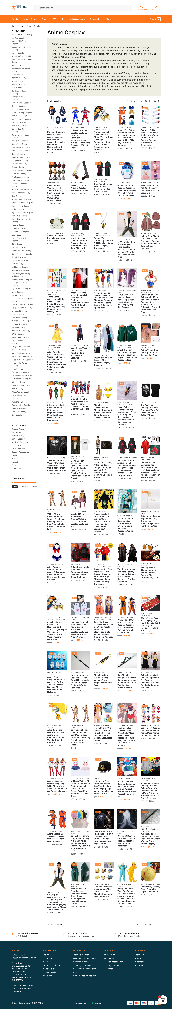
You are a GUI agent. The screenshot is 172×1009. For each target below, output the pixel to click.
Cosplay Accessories (20, 452)
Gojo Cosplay (17, 196)
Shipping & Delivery (82, 965)
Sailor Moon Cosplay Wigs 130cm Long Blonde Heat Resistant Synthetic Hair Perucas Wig (150, 521)
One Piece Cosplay (102, 179)
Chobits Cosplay (18, 106)
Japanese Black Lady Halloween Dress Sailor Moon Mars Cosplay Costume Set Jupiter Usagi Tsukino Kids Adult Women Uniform (126, 737)
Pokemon (65, 57)
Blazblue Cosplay (19, 78)
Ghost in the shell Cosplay (22, 189)
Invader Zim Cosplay (20, 231)
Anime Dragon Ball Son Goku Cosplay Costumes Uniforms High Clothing (56, 838)
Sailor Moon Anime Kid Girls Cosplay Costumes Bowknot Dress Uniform (150, 189)
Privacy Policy (48, 969)
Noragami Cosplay (19, 311)
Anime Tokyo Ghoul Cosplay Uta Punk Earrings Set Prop (150, 352)
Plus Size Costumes (102, 619)
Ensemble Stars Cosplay (22, 170)
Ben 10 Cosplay (123, 239)
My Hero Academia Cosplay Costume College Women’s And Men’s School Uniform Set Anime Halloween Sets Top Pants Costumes (150, 790)
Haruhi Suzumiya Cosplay (22, 203)
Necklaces (107, 130)
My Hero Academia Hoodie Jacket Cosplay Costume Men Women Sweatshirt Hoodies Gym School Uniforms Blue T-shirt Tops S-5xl (56, 141)
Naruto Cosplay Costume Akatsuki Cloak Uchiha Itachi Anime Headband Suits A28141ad (80, 243)
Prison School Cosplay (21, 331)
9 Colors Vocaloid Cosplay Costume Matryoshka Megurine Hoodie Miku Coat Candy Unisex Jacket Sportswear (55, 412)
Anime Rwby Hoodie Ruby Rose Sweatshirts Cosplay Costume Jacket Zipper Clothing (80, 572)
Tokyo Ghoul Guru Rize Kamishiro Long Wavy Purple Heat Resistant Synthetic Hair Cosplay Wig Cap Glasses (126, 301)
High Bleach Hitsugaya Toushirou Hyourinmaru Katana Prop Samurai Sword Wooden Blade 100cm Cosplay (127, 681)
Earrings (145, 345)
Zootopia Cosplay (19, 412)
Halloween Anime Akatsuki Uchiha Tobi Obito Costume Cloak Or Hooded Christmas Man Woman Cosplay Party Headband (126, 468)
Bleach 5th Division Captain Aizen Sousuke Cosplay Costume (103, 361)
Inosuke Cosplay (18, 225)
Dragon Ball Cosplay (126, 128)
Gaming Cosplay (111, 965)
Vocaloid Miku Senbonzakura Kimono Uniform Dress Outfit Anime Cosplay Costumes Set (79, 520)
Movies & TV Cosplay (20, 442)
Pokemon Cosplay (125, 183)
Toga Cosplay (17, 369)
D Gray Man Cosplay (20, 116)
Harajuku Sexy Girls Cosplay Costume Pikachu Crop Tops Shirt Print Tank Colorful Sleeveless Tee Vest (103, 734)
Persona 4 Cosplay (19, 324)
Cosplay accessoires (113, 962)
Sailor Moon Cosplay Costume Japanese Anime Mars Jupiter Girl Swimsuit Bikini (150, 732)
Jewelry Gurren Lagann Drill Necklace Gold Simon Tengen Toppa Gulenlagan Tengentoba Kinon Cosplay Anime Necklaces (57, 631)
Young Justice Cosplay (21, 405)
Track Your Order (81, 955)
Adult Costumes (18, 449)
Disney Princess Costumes (54, 346)
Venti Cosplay (17, 388)
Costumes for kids (112, 969)
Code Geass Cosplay (79, 345)
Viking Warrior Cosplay (53, 511)
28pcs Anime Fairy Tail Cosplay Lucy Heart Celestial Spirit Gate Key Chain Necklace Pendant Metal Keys (150, 624)
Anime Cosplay (18, 435)
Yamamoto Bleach (19, 402)
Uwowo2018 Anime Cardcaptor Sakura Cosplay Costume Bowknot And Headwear (126, 841)
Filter (15, 487)
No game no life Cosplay (22, 308)
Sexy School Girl (148, 292)
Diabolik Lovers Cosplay (22, 157)
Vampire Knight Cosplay (22, 385)
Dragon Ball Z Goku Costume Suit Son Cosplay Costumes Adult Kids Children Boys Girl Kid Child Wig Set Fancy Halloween (126, 137)
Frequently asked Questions (86, 958)
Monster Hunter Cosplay (22, 279)
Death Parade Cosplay (21, 147)
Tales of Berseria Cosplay (22, 360)
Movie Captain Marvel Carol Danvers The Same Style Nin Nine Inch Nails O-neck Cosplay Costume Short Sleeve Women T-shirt (80, 469)
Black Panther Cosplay (21, 74)
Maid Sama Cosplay (20, 267)
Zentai (14, 465)
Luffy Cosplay (100, 565)
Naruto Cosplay (78, 236)
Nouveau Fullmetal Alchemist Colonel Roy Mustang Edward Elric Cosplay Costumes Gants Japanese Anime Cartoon (79, 629)
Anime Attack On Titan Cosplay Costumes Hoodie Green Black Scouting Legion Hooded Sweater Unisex (79, 896)
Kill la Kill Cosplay (19, 257)
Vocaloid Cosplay (148, 234)
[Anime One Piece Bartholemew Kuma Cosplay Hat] (57, 221)
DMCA (45, 962)
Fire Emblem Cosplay (20, 177)
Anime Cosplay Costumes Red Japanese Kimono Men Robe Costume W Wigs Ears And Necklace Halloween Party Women (150, 470)
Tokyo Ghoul (79, 57)
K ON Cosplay (17, 244)
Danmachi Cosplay (19, 122)
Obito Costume (123, 458)
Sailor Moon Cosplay (150, 128)
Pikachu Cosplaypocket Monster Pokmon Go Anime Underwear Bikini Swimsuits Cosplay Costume (103, 411)
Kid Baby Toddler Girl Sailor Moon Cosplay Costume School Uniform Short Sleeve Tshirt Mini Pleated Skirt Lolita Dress (80, 788)
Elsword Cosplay (18, 167)
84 (150, 101)
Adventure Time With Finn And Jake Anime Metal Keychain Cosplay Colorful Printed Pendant (56, 736)
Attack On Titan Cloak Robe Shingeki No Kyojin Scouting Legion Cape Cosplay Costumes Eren (127, 355)
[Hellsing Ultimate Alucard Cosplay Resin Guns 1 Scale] (80, 170)
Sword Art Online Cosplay (22, 356)
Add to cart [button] (57, 265)
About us (46, 955)
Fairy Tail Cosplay (148, 613)
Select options (57, 158)
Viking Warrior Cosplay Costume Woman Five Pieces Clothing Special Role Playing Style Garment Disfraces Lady (56, 521)
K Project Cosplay (19, 247)
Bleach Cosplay (101, 355)
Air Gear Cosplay (19, 38)
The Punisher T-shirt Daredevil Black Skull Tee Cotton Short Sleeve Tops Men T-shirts (103, 839)
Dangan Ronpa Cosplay (21, 119)
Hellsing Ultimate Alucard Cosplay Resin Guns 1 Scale (79, 188)
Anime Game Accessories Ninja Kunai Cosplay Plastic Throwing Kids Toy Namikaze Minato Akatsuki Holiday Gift (56, 304)
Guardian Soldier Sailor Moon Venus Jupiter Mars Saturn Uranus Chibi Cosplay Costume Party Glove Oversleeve (150, 137)
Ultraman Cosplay (79, 128)
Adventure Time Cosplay (54, 726)
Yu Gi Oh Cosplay (19, 408)
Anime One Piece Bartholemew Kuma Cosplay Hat (56, 238)
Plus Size (15, 458)
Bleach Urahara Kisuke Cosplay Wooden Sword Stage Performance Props (103, 680)
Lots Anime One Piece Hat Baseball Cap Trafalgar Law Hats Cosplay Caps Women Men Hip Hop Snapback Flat (103, 787)
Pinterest (139, 958)
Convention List (49, 972)
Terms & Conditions (51, 965)
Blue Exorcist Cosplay (21, 87)
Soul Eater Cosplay (19, 350)
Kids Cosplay (17, 445)
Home (14, 26)
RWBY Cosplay (53, 183)
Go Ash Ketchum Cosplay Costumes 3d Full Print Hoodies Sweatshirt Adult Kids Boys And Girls (126, 190)
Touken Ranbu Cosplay (21, 379)
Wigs (154, 460)
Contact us (47, 958)
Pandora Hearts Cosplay (22, 321)
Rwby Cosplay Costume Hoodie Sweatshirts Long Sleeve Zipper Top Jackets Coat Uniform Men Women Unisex (55, 192)
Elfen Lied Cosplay (19, 164)
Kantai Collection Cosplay (22, 254)
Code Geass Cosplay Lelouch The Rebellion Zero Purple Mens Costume (80, 353)
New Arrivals (17, 432)
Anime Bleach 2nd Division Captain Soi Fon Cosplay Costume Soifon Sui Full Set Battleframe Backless (150, 681)
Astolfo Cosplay (18, 53)
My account (109, 955)
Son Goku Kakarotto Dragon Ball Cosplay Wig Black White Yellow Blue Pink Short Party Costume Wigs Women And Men (80, 843)
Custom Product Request (84, 976)
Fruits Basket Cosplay (21, 180)
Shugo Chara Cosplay (21, 346)
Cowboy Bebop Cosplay (22, 112)
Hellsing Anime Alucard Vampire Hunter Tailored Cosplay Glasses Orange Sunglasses (150, 572)
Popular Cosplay (18, 429)
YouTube (139, 965)
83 (146, 101)
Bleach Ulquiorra (18, 84)
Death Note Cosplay (20, 144)
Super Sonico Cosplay (21, 353)
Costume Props (53, 290)
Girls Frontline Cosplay (21, 193)
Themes (15, 455)
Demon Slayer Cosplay (21, 151)
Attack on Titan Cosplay (124, 346)
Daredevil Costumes (150, 403)
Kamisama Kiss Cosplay (21, 251)
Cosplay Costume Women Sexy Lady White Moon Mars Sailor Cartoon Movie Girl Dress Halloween (57, 786)
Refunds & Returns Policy (84, 969)
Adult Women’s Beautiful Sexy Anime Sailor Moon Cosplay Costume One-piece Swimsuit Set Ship (56, 573)
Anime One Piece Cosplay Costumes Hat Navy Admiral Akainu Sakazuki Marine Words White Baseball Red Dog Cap (126, 789)
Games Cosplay (18, 439)
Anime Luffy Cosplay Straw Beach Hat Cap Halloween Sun (150, 889)
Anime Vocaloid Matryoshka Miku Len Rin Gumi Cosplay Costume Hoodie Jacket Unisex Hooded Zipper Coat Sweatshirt (102, 523)
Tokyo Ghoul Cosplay (20, 372)
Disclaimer (47, 976)
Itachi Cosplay (77, 234)
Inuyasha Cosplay (78, 290)
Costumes (22, 26)
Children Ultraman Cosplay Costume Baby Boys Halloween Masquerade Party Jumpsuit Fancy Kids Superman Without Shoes (80, 139)
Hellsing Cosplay (78, 183)
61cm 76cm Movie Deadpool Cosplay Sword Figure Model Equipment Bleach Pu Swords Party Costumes (80, 681)
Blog (75, 972)
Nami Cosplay (17, 292)
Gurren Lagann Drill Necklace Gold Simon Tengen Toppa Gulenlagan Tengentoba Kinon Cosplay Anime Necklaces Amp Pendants (104, 141)
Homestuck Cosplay (20, 216)
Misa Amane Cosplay (20, 270)
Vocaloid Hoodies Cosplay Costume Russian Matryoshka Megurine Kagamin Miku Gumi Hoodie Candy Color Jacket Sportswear (103, 300)
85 (155, 101)
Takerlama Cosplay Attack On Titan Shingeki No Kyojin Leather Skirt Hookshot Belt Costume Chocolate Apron (103, 470)
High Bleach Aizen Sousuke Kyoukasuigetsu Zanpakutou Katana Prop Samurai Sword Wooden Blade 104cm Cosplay (150, 836)
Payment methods (81, 962)
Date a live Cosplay (20, 141)
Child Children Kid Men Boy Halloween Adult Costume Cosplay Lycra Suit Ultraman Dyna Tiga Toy (80, 405)
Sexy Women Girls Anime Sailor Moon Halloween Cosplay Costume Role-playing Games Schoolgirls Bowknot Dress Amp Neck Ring (150, 303)
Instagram (139, 962)
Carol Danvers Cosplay (21, 103)
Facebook (139, 955)
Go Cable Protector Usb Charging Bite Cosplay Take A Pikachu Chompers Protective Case (103, 891)
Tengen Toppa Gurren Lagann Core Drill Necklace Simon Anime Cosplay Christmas (103, 243)
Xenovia (15, 398)
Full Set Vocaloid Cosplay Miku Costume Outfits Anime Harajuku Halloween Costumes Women (125, 524)
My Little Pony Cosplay (21, 289)
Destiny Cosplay (18, 154)
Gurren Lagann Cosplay (123, 404)
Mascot (15, 462)
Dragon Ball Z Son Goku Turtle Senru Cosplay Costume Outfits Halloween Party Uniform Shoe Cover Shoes (126, 626)
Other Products (18, 468)
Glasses (120, 290)
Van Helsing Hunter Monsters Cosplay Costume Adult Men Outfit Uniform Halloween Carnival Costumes (126, 575)
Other (134, 458)
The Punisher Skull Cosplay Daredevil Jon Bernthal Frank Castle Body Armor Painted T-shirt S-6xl (56, 465)
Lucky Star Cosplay (20, 260)
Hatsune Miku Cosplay (21, 206)
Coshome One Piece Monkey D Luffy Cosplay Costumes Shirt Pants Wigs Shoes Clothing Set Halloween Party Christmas (103, 576)
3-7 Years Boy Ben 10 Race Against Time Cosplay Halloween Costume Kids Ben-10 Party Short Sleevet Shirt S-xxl (126, 249)
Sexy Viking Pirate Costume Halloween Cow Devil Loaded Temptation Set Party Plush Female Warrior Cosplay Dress (80, 737)
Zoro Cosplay (100, 181)
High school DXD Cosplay (22, 212)
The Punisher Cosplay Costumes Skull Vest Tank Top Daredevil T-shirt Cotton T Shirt (150, 410)
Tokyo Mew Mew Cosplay (22, 375)
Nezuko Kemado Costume (22, 304)
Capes (128, 347)
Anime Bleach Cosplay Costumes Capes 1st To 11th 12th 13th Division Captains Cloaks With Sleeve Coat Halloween (56, 684)
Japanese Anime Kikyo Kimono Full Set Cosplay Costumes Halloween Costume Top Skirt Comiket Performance (80, 300)
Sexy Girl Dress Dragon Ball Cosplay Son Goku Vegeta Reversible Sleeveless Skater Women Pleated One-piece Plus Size (103, 629)
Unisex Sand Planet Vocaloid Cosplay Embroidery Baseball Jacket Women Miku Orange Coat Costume (150, 242)
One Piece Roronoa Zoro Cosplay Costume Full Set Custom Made (103, 188)
